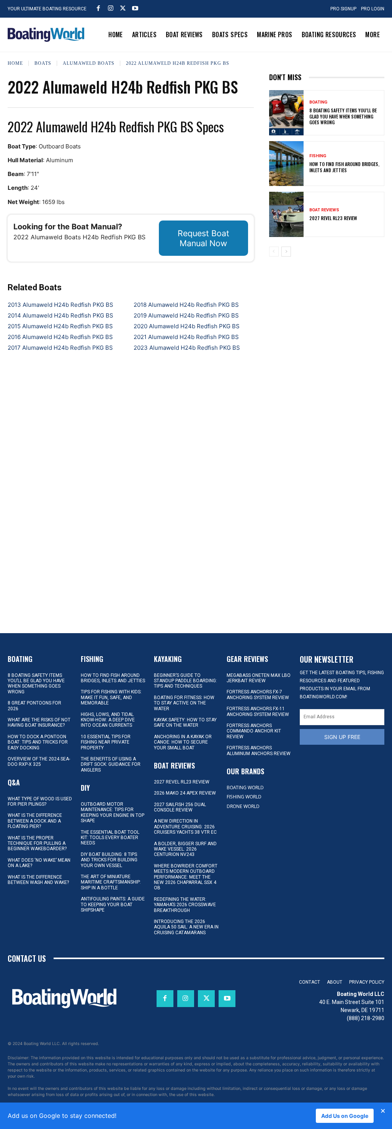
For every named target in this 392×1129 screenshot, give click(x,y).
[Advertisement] (326, 314)
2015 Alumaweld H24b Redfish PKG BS (60, 326)
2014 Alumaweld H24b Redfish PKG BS (60, 315)
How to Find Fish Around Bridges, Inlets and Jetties (344, 167)
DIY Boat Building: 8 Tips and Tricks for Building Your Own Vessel (109, 860)
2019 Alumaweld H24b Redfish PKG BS (186, 315)
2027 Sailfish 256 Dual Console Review (180, 807)
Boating (318, 102)
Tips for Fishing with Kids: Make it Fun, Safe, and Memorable (111, 697)
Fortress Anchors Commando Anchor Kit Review (254, 731)
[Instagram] (111, 8)
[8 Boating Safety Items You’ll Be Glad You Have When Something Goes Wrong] (286, 112)
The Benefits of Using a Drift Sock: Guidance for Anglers (110, 764)
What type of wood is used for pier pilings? (40, 801)
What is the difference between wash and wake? (38, 879)
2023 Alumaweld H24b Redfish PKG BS (187, 347)
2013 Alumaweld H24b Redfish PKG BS (60, 304)
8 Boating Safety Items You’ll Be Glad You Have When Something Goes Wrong (343, 116)
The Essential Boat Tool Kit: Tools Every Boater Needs (110, 837)
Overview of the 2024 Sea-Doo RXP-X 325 (39, 761)
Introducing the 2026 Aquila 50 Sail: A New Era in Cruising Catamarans (186, 927)
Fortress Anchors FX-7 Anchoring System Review (258, 694)
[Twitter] (123, 8)
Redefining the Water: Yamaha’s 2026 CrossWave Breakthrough (185, 905)
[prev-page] (274, 252)
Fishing (317, 156)
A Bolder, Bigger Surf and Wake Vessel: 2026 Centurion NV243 (185, 849)
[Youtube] (135, 8)
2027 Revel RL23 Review (333, 218)
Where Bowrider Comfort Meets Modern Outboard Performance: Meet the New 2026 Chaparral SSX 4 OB (185, 877)
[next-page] (286, 252)
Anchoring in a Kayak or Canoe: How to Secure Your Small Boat (183, 742)
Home (15, 63)
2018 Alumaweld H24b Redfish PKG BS (186, 304)
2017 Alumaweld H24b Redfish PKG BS (60, 347)
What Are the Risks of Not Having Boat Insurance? (39, 722)
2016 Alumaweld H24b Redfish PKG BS (60, 337)
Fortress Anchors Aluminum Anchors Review (259, 750)
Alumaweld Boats (88, 63)
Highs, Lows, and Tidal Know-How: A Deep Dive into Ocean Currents (108, 720)
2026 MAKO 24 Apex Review (185, 793)
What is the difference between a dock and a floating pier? (35, 821)
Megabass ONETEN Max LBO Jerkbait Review (259, 678)
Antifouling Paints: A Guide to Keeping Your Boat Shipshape (113, 904)
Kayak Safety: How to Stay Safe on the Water (185, 722)
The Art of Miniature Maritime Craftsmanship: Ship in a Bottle (111, 882)
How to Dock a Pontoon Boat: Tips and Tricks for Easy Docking (38, 742)
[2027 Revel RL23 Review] (286, 214)
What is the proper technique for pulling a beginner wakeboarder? (37, 843)
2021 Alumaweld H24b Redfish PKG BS (186, 337)
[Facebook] (98, 8)
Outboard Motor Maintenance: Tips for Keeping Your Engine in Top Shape (112, 812)
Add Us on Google (344, 1116)
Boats (42, 63)
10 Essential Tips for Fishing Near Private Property (106, 742)
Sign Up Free (342, 737)
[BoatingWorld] (46, 35)
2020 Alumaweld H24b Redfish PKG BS (187, 326)
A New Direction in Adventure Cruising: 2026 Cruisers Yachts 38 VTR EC (185, 826)
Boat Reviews (324, 210)
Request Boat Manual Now (203, 238)
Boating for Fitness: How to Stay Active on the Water (184, 703)
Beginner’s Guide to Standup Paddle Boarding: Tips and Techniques (185, 681)
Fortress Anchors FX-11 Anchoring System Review (258, 711)
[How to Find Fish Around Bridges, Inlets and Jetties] (286, 163)
